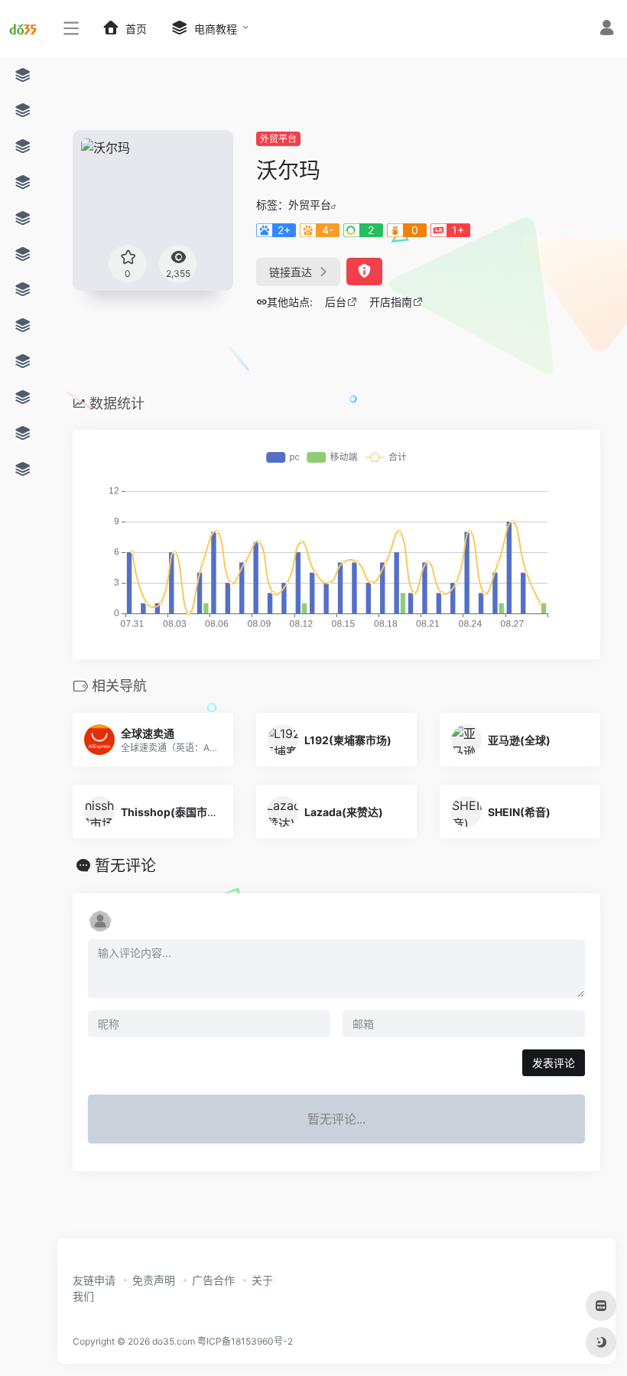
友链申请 (94, 1280)
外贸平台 (278, 139)
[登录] (607, 29)
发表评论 (553, 1062)
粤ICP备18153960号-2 (245, 1341)
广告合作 (213, 1280)
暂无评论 (125, 866)
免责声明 (153, 1280)
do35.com (173, 1341)
